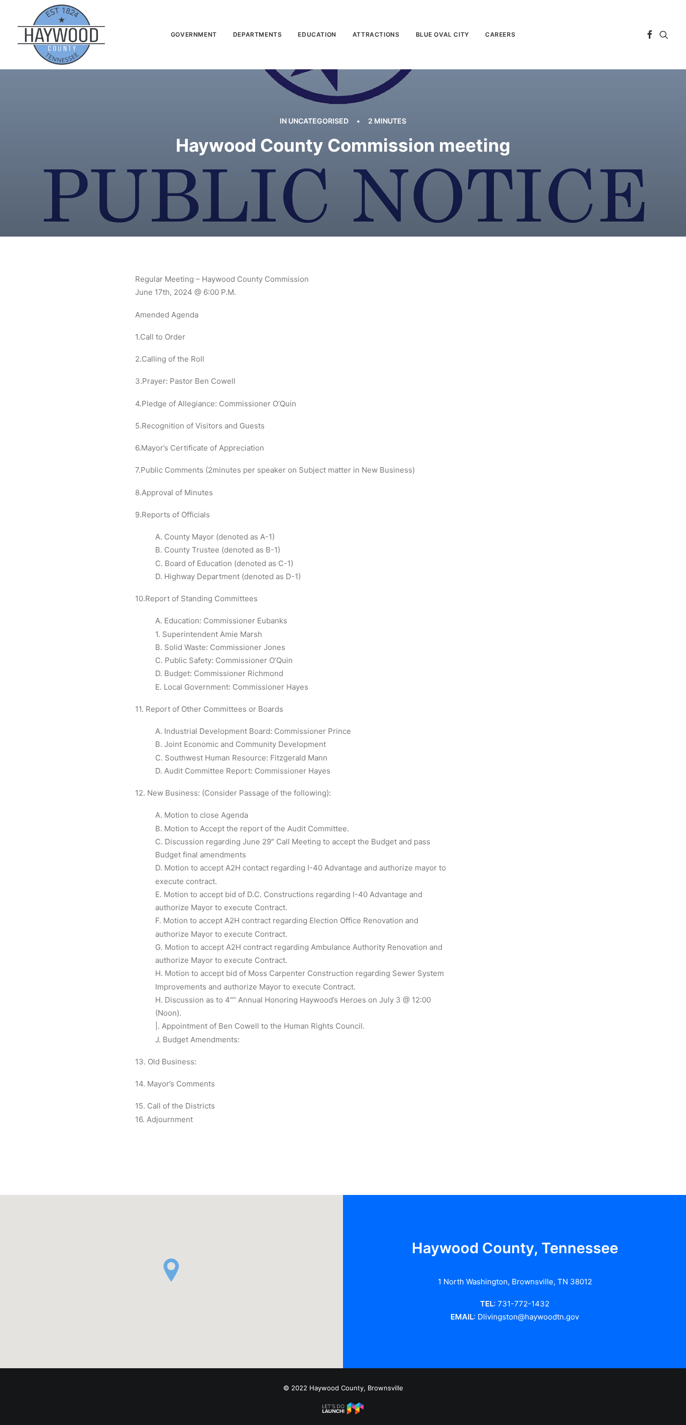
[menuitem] (194, 34)
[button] (649, 34)
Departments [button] (257, 34)
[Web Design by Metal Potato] (343, 1412)
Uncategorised (318, 121)
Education (317, 34)
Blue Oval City (442, 34)
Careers (500, 34)
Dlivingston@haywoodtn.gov (528, 1317)
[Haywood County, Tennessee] (61, 35)
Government (194, 34)
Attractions (376, 34)
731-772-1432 (523, 1303)
